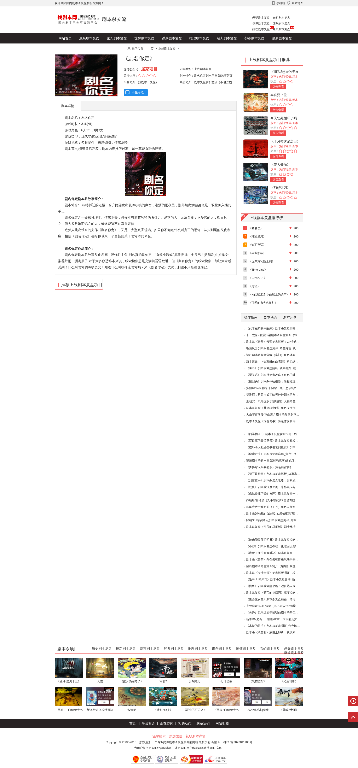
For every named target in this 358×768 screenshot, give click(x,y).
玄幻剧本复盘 (281, 17)
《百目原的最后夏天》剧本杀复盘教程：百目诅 (276, 440)
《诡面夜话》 (257, 244)
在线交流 (138, 92)
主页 (151, 48)
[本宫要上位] (255, 102)
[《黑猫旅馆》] (258, 667)
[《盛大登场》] (255, 171)
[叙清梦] (132, 696)
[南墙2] (163, 667)
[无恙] (100, 667)
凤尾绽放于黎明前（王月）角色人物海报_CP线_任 (278, 507)
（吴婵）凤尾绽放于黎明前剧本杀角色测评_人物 (277, 612)
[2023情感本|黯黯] (258, 696)
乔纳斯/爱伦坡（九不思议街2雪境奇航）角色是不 (278, 500)
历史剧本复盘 (68, 48)
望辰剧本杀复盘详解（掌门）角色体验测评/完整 (277, 355)
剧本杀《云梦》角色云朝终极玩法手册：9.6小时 (277, 559)
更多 (117, 48)
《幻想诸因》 (280, 187)
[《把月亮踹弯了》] (132, 667)
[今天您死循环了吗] (255, 125)
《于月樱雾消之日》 (285, 141)
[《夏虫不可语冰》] (195, 696)
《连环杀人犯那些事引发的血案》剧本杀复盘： (276, 447)
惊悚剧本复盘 (261, 23)
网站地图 (222, 723)
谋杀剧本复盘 (281, 23)
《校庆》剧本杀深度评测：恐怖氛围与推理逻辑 (276, 487)
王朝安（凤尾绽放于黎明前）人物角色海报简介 (276, 401)
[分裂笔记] (195, 667)
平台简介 (148, 723)
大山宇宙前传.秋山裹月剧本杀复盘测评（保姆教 (277, 414)
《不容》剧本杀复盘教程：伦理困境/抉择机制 (275, 546)
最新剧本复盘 (282, 38)
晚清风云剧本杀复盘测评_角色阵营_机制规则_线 (277, 348)
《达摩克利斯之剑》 (262, 261)
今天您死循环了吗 (283, 118)
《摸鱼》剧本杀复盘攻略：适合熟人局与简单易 (276, 586)
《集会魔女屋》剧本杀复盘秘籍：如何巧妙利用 (276, 599)
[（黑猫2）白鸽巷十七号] (69, 696)
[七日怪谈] (226, 667)
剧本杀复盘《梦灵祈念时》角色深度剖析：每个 (276, 408)
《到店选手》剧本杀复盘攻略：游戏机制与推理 (276, 480)
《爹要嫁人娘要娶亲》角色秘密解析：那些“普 (275, 467)
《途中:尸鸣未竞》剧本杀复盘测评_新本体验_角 (277, 579)
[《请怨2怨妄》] (163, 696)
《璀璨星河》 (257, 236)
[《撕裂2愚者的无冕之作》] (255, 79)
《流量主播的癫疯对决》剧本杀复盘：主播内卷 (276, 553)
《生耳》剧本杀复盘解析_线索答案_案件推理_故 (277, 368)
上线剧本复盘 (167, 48)
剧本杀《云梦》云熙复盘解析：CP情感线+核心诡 (278, 341)
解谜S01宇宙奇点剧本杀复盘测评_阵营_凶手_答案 (278, 520)
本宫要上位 (278, 95)
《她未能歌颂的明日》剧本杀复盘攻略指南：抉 (276, 539)
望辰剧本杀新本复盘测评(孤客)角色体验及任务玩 (277, 460)
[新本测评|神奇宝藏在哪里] (100, 696)
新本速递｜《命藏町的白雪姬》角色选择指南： (276, 361)
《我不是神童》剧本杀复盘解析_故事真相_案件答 (278, 473)
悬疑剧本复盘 (261, 17)
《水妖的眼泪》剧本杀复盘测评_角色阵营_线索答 (278, 625)
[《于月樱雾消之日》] (255, 148)
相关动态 (184, 723)
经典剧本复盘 (281, 29)
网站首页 (65, 38)
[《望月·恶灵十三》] (69, 667)
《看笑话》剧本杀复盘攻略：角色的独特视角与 (276, 374)
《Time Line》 (258, 269)
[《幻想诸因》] (255, 195)
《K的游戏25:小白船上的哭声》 (269, 294)
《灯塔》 (254, 286)
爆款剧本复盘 (96, 48)
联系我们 (203, 723)
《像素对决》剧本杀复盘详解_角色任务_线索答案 (278, 454)
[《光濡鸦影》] (289, 667)
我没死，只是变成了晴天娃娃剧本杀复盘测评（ (276, 394)
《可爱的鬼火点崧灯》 (263, 302)
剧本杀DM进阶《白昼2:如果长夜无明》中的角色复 (278, 513)
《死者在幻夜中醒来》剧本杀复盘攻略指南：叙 (276, 328)
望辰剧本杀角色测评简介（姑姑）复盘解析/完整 (277, 566)
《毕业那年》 (257, 253)
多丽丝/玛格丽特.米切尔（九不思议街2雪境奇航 (276, 388)
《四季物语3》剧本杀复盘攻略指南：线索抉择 (276, 434)
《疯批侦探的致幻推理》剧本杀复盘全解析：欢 (276, 493)
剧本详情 (67, 106)
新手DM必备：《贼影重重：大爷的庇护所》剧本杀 (279, 619)
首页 (132, 723)
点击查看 (278, 86)
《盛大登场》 (280, 164)
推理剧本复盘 (261, 29)
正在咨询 (166, 723)
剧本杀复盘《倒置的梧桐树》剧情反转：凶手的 (276, 526)
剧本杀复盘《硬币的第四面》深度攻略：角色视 (276, 592)
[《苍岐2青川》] (289, 696)
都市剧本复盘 (254, 38)
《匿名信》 (256, 228)
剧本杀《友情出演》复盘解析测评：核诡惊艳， (276, 572)
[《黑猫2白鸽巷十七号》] (226, 696)
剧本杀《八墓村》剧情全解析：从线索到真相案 (276, 632)
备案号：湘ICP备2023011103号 (231, 742)
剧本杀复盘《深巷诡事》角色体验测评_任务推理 (277, 421)
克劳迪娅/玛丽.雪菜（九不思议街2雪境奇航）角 (276, 606)
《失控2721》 (258, 278)
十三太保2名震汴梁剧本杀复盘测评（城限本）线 (277, 335)
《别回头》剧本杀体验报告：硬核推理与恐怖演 (276, 381)
